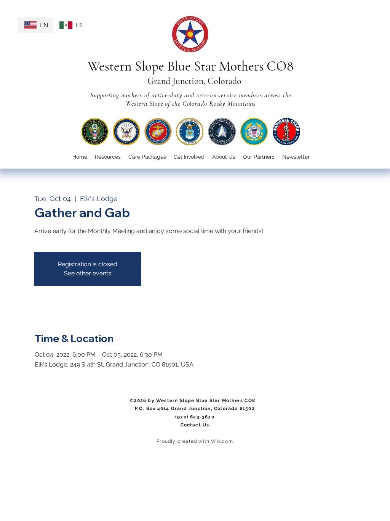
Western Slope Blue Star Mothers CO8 (191, 66)
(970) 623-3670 (194, 417)
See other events (87, 273)
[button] (189, 157)
